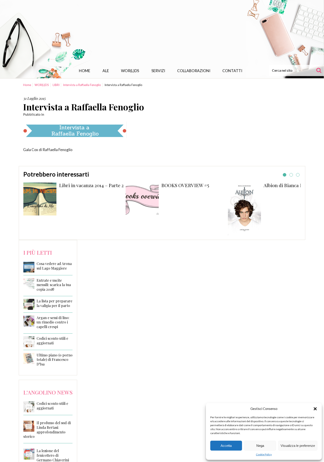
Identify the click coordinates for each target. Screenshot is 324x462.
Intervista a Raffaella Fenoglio (82, 85)
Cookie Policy (264, 454)
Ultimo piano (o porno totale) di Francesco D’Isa (55, 360)
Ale (105, 70)
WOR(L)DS (130, 70)
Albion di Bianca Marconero (294, 185)
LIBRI (56, 85)
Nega (260, 445)
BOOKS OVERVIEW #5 (185, 185)
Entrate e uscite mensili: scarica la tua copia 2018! (54, 285)
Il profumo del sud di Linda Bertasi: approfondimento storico (47, 429)
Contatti (232, 70)
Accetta (226, 445)
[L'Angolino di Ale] (162, 34)
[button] (315, 409)
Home (84, 70)
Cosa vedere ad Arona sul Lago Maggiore (54, 265)
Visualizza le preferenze (298, 445)
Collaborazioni (193, 70)
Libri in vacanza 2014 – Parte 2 (91, 185)
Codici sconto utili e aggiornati (52, 340)
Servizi (158, 70)
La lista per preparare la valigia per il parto (54, 303)
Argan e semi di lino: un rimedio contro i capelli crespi (53, 322)
